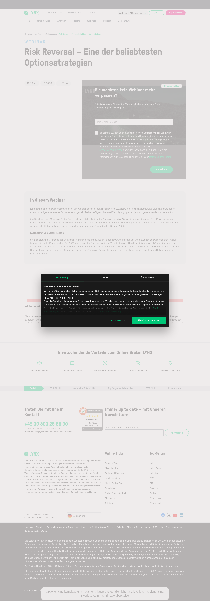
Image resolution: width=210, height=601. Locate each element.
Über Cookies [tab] (148, 277)
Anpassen (116, 320)
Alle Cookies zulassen (149, 320)
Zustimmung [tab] (62, 277)
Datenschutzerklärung (109, 311)
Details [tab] (105, 277)
